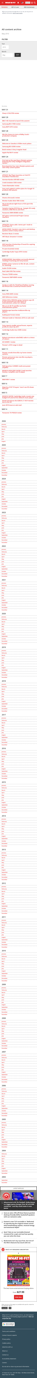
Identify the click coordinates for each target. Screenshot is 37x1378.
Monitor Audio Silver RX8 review (13, 201)
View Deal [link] (18, 1297)
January (4, 424)
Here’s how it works (17, 13)
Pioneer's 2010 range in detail (12, 345)
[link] (16, 1250)
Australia (4, 1308)
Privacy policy (6, 1339)
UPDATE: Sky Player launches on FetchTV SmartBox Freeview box (16, 176)
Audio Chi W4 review (9, 268)
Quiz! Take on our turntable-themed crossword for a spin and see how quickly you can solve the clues (18, 1234)
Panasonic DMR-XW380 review (12, 213)
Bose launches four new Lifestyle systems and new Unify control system (18, 166)
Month (4, 52)
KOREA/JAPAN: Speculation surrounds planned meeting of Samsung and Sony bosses (18, 260)
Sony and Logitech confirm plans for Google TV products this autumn (18, 189)
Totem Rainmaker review (10, 186)
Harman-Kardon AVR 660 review (13, 180)
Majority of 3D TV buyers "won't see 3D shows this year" (18, 388)
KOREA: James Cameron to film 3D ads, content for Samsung (18, 264)
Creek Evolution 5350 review (12, 183)
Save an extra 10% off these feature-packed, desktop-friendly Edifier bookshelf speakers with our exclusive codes (19, 1215)
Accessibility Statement (9, 1359)
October (4, 470)
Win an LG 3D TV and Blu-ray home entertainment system (14, 306)
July (3, 439)
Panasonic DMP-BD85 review (12, 277)
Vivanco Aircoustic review (11, 198)
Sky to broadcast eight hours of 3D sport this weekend (17, 204)
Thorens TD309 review (10, 274)
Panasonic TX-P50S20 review (12, 413)
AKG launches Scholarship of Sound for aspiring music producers (18, 245)
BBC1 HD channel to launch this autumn (16, 121)
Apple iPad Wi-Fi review (10, 153)
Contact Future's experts (9, 1335)
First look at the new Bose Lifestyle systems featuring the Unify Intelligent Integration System (17, 161)
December (4, 475)
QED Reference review (10, 297)
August (3, 441)
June (3, 436)
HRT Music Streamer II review (12, 237)
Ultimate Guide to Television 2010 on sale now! (18, 318)
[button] (35, 3)
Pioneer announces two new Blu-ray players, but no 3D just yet (17, 357)
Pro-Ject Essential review (10, 249)
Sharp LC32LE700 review (10, 113)
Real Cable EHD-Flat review (11, 271)
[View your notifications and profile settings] (18, 2)
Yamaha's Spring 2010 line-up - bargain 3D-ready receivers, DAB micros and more (18, 209)
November (4, 472)
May (3, 434)
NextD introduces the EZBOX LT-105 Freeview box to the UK (17, 401)
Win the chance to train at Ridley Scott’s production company (15, 135)
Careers (4, 1362)
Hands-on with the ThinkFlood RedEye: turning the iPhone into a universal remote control (18, 285)
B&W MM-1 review (8, 380)
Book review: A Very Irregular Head (14, 150)
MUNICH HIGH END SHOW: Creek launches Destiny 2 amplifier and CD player (17, 371)
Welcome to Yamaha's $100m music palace (16, 143)
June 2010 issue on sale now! (12, 405)
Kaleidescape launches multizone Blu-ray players (16, 311)
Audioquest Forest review (11, 315)
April (3, 431)
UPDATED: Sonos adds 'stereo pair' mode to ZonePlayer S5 (17, 225)
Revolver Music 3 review (10, 234)
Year (3, 44)
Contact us (5, 1355)
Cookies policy (6, 1343)
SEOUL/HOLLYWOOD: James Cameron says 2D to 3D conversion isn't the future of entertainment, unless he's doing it (18, 301)
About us (5, 1351)
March (3, 429)
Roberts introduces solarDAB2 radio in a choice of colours (18, 338)
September (5, 468)
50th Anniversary (29, 7)
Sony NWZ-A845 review (10, 294)
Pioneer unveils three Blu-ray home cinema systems (17, 353)
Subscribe (28, 2)
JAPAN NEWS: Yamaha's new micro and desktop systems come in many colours (18, 230)
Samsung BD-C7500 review (11, 124)
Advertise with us (7, 1347)
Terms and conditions (8, 1331)
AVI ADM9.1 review (8, 342)
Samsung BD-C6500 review (11, 146)
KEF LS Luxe (15, 7)
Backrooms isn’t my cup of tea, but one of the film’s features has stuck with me (18, 1242)
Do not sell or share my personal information (15, 1366)
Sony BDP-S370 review (10, 127)
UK (10, 1308)
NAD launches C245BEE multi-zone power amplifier (16, 366)
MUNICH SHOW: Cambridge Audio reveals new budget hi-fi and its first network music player (18, 397)
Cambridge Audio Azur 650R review (14, 330)
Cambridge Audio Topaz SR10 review (14, 252)
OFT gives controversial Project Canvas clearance (15, 216)
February (4, 426)
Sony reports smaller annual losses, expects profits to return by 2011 (17, 326)
